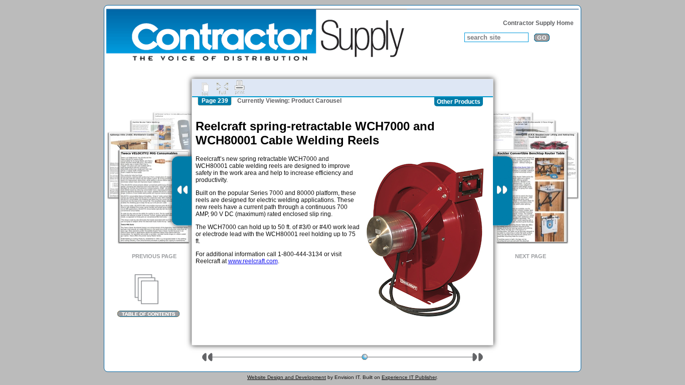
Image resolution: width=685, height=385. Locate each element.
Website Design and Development (286, 377)
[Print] (239, 87)
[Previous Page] (182, 191)
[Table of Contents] (148, 295)
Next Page (530, 256)
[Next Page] (502, 191)
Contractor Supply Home (538, 23)
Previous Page (154, 256)
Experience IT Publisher (409, 377)
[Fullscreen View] (222, 87)
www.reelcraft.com (253, 261)
